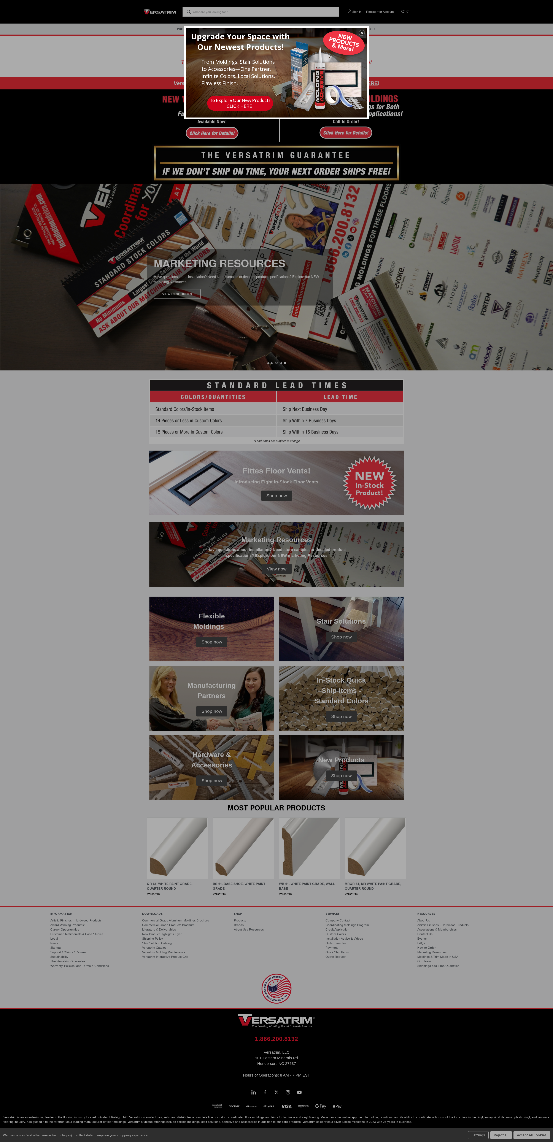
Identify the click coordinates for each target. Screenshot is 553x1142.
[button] (361, 32)
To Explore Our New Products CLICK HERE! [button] (240, 103)
